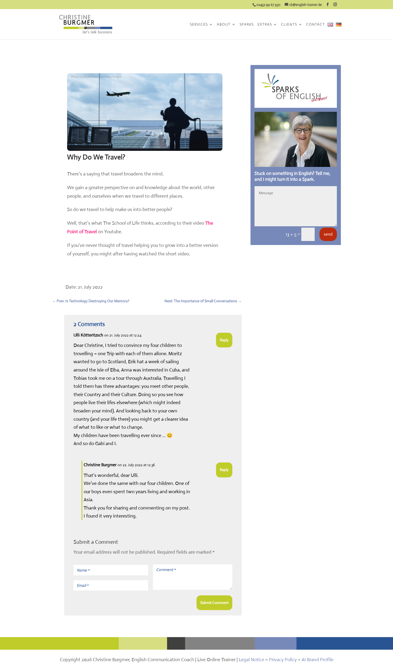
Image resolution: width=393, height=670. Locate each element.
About (223, 24)
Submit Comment (214, 602)
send (328, 234)
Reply (224, 340)
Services (199, 24)
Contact (315, 24)
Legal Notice (251, 660)
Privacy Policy (283, 660)
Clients (289, 24)
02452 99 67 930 (268, 4)
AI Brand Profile (317, 660)
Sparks (247, 24)
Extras (264, 24)
